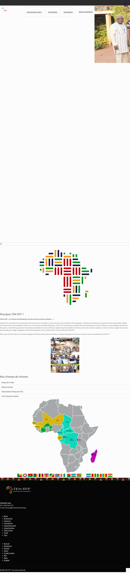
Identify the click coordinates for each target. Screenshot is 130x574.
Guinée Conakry (9, 553)
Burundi (6, 544)
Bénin (6, 516)
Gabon (6, 551)
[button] (65, 238)
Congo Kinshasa (9, 528)
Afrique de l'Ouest (7, 382)
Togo (5, 535)
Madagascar (8, 546)
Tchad (6, 533)
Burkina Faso (8, 519)
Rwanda (6, 548)
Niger (6, 558)
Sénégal (6, 560)
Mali (5, 556)
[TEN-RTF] (4, 10)
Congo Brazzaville (10, 526)
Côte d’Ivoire (8, 530)
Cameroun (7, 521)
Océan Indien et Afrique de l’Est (12, 392)
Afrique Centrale (7, 387)
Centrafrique (8, 523)
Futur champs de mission (10, 396)
